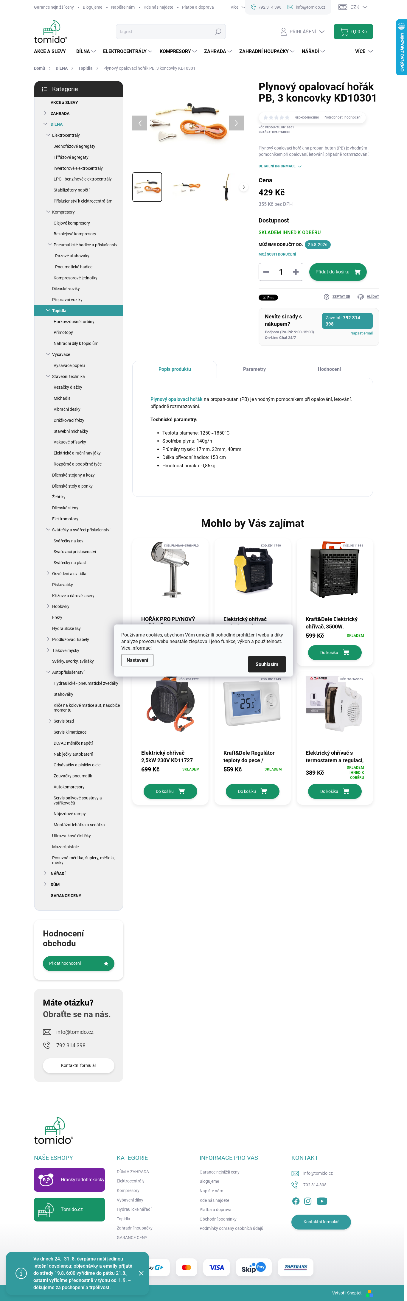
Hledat (218, 31)
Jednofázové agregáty (74, 146)
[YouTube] (322, 1200)
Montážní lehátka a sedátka (79, 824)
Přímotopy (63, 332)
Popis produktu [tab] (175, 369)
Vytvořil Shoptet (347, 1293)
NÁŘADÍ (58, 873)
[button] (335, 636)
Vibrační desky (67, 409)
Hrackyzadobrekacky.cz (85, 1179)
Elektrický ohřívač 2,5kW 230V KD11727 (167, 756)
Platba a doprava (198, 7)
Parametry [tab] (254, 369)
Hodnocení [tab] (329, 369)
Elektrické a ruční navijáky (77, 453)
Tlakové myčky (65, 650)
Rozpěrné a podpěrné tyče (78, 464)
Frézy (57, 617)
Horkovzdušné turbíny (74, 321)
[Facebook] (295, 1200)
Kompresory (63, 212)
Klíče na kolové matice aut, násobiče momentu (87, 708)
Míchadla (62, 398)
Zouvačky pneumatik (73, 776)
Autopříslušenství (68, 672)
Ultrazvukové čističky (71, 835)
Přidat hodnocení (65, 963)
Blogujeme (92, 7)
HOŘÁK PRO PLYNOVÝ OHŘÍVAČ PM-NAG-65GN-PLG (168, 622)
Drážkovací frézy (69, 420)
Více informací (136, 648)
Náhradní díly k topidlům (76, 343)
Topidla (59, 310)
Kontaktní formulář (78, 1065)
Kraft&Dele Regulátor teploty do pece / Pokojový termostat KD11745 (249, 756)
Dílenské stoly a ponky (72, 486)
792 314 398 (71, 1045)
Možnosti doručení (277, 254)
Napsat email (361, 333)
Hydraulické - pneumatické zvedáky (86, 683)
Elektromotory (65, 518)
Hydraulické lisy (66, 628)
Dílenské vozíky (66, 288)
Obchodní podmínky (218, 1219)
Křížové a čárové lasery (73, 595)
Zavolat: (343, 321)
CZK (354, 7)
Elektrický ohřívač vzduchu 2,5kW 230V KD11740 (248, 622)
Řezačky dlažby (68, 387)
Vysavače (61, 354)
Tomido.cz (72, 1209)
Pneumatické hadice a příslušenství (86, 244)
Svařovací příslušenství (75, 551)
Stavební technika (68, 376)
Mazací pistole (65, 846)
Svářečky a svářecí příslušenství (81, 529)
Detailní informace (277, 166)
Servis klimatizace (70, 732)
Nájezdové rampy (70, 813)
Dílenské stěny (65, 507)
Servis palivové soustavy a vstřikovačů (78, 800)
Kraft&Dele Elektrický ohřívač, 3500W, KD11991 (332, 622)
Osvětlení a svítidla (69, 573)
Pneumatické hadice (73, 266)
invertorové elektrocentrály (78, 168)
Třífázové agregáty (71, 157)
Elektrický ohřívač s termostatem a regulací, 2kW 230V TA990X (334, 756)
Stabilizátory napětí (71, 190)
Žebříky (59, 496)
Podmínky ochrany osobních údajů (231, 1228)
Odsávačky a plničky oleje (77, 764)
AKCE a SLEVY (64, 102)
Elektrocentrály (66, 135)
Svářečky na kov (68, 541)
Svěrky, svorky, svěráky (73, 661)
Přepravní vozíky (67, 299)
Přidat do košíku (332, 272)
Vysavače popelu (69, 365)
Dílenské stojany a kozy (73, 475)
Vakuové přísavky (70, 442)
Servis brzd (64, 721)
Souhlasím (267, 664)
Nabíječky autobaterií (73, 754)
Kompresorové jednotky (75, 278)
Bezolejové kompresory (75, 233)
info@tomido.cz (75, 1032)
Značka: (274, 132)
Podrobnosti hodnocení (342, 117)
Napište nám (123, 7)
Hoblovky (60, 606)
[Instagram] (307, 1200)
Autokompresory (69, 787)
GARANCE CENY (66, 895)
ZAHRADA (60, 113)
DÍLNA (57, 124)
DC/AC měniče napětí (73, 743)
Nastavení (137, 660)
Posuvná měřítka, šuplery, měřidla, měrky (83, 860)
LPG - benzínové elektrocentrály (83, 179)
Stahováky (63, 694)
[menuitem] (52, 51)
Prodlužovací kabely (70, 639)
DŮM (55, 884)
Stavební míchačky (71, 431)
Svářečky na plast (70, 562)
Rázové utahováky (72, 255)
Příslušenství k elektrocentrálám (83, 201)
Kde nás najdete (158, 7)
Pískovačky (62, 584)
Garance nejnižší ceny (54, 7)
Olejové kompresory (72, 223)
